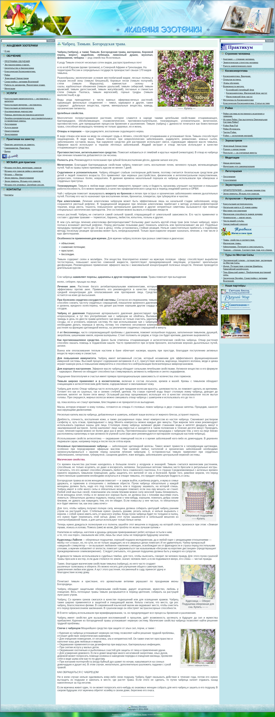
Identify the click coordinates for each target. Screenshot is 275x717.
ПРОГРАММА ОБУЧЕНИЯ (17, 61)
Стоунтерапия (229, 180)
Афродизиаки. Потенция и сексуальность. (243, 246)
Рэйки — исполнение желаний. (238, 135)
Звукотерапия (11, 134)
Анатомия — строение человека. (239, 59)
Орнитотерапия (11, 131)
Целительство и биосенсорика (19, 68)
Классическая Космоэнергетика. (20, 71)
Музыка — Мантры (13, 174)
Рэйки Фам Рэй (230, 125)
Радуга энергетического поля (237, 66)
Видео (7, 151)
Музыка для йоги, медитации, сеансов (23, 167)
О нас (7, 51)
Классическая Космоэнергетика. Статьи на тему (246, 103)
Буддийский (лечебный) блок (240, 90)
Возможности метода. (233, 86)
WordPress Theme (140, 714)
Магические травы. (232, 243)
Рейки (7, 75)
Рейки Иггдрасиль (231, 129)
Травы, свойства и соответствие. (239, 240)
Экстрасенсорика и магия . (17, 65)
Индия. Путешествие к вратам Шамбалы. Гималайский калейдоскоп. (243, 267)
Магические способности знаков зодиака (242, 214)
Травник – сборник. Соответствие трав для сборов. (247, 250)
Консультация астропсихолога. (19, 108)
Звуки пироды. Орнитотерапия (19, 178)
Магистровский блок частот (239, 96)
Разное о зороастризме (234, 149)
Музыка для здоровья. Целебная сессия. (24, 185)
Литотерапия (10, 124)
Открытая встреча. (232, 79)
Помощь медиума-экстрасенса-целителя (24, 115)
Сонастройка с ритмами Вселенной (21, 81)
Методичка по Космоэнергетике (238, 100)
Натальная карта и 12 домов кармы (240, 207)
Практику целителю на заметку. (19, 144)
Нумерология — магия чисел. (237, 217)
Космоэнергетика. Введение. (237, 76)
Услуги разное (11, 127)
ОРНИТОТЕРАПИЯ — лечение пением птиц (244, 190)
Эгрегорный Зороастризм (16, 78)
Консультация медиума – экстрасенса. (23, 105)
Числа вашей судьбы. (233, 221)
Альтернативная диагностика (18, 111)
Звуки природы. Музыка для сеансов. (22, 181)
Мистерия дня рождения (235, 210)
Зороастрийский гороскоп (235, 224)
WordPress (125, 714)
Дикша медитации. (232, 163)
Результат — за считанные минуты (240, 152)
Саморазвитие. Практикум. (17, 148)
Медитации (9, 88)
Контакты (8, 195)
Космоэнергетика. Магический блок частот (246, 93)
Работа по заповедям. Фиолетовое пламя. (24, 85)
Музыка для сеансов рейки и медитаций (23, 171)
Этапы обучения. (231, 83)
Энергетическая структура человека (240, 62)
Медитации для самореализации (239, 166)
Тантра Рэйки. (230, 132)
